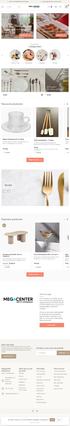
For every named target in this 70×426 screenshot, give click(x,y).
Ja (52, 420)
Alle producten (58, 388)
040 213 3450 (9, 388)
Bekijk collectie (34, 160)
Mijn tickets (57, 380)
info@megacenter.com (12, 393)
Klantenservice (9, 356)
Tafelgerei (22, 382)
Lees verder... (51, 325)
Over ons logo (40, 371)
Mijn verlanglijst (58, 383)
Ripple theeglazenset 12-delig (13, 139)
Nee (59, 420)
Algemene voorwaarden (43, 380)
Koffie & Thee (23, 379)
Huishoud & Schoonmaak (23, 389)
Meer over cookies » (35, 422)
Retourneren (40, 399)
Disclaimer (39, 383)
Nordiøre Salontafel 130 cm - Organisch (13, 255)
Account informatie (59, 371)
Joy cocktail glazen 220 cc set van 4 (46, 254)
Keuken (21, 376)
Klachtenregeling (41, 402)
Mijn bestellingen (59, 377)
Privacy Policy (40, 385)
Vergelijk (7, 152)
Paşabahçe (22, 385)
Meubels (21, 373)
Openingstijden (40, 374)
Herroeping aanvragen (60, 374)
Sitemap (38, 396)
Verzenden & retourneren (40, 389)
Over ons (39, 377)
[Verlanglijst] (60, 7)
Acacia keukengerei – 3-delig (43, 140)
